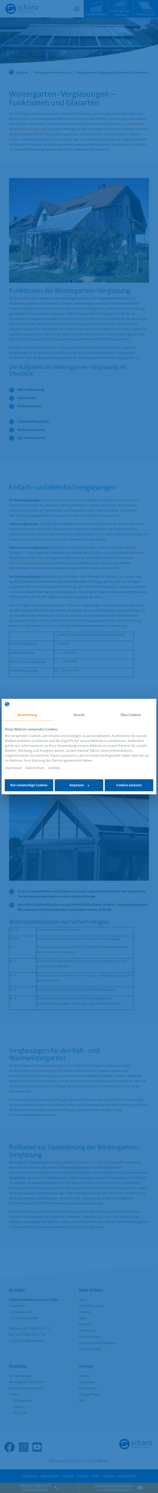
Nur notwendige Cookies (29, 785)
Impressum (13, 768)
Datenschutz (35, 768)
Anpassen (76, 785)
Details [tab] (79, 715)
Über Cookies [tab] (131, 715)
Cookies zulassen (129, 785)
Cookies (54, 768)
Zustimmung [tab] (27, 715)
